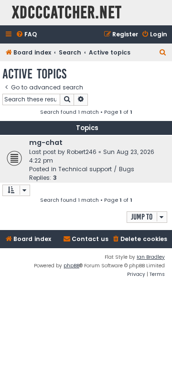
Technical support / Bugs (96, 169)
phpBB (71, 265)
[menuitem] (26, 34)
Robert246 (82, 152)
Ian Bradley (151, 257)
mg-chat (46, 142)
